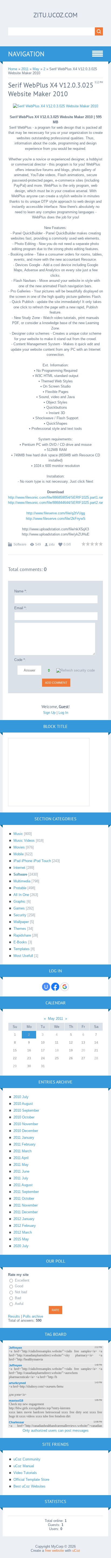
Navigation (26, 54)
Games (19, 908)
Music (18, 834)
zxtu (52, 544)
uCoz (76, 1551)
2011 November (25, 1205)
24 (43, 1058)
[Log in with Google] (64, 986)
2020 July (21, 1246)
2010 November (25, 1124)
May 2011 (55, 1019)
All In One (21, 895)
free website (54, 1551)
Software (19, 544)
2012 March (22, 1232)
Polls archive (33, 1316)
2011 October (23, 1198)
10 (43, 1042)
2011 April (21, 1158)
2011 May (21, 1165)
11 (56, 1042)
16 (29, 1050)
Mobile (18, 854)
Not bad (21, 1292)
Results (14, 1316)
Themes (19, 929)
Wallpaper (21, 922)
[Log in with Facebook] (55, 987)
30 (29, 1066)
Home (12, 69)
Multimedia (21, 881)
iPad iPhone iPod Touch (32, 861)
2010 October (23, 1117)
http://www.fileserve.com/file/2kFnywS (55, 519)
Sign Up (49, 713)
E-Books (20, 942)
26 (71, 1058)
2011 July (20, 1178)
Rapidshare (22, 935)
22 (15, 1058)
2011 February (24, 1144)
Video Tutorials (25, 1473)
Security (19, 915)
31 (43, 1066)
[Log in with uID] (46, 987)
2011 (25, 69)
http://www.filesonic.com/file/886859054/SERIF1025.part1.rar (55, 497)
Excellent (22, 1280)
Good (19, 1286)
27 (83, 1058)
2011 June (21, 1171)
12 (71, 1042)
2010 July (21, 1097)
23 (29, 1058)
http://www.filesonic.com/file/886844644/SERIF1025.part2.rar (55, 503)
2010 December (25, 1131)
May (36, 69)
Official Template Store (31, 1480)
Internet (19, 868)
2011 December (25, 1212)
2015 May (21, 1239)
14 (96, 1042)
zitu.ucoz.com (55, 15)
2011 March (22, 1151)
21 (96, 1050)
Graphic (19, 901)
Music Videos (24, 840)
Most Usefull (23, 956)
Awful (19, 1304)
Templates (21, 949)
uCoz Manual (23, 1466)
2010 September (26, 1110)
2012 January (23, 1219)
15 (15, 1050)
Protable (19, 888)
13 (83, 1042)
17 (43, 1050)
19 (71, 1050)
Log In (63, 713)
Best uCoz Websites (29, 1486)
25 (57, 1058)
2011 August (23, 1185)
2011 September (26, 1192)
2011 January (23, 1138)
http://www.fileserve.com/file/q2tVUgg (55, 513)
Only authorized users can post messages (56, 1430)
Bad (18, 1298)
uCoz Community (26, 1459)
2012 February (24, 1226)
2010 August (23, 1104)
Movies (19, 847)
